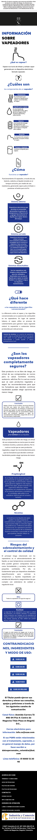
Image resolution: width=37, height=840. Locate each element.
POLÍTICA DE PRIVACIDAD (9, 789)
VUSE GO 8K (20, 674)
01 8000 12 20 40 (6, 796)
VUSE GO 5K (20, 667)
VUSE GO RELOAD (20, 689)
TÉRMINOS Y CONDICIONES (10, 778)
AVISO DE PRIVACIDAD (8, 782)
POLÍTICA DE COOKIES (8, 785)
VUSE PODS (20, 682)
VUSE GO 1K (20, 659)
